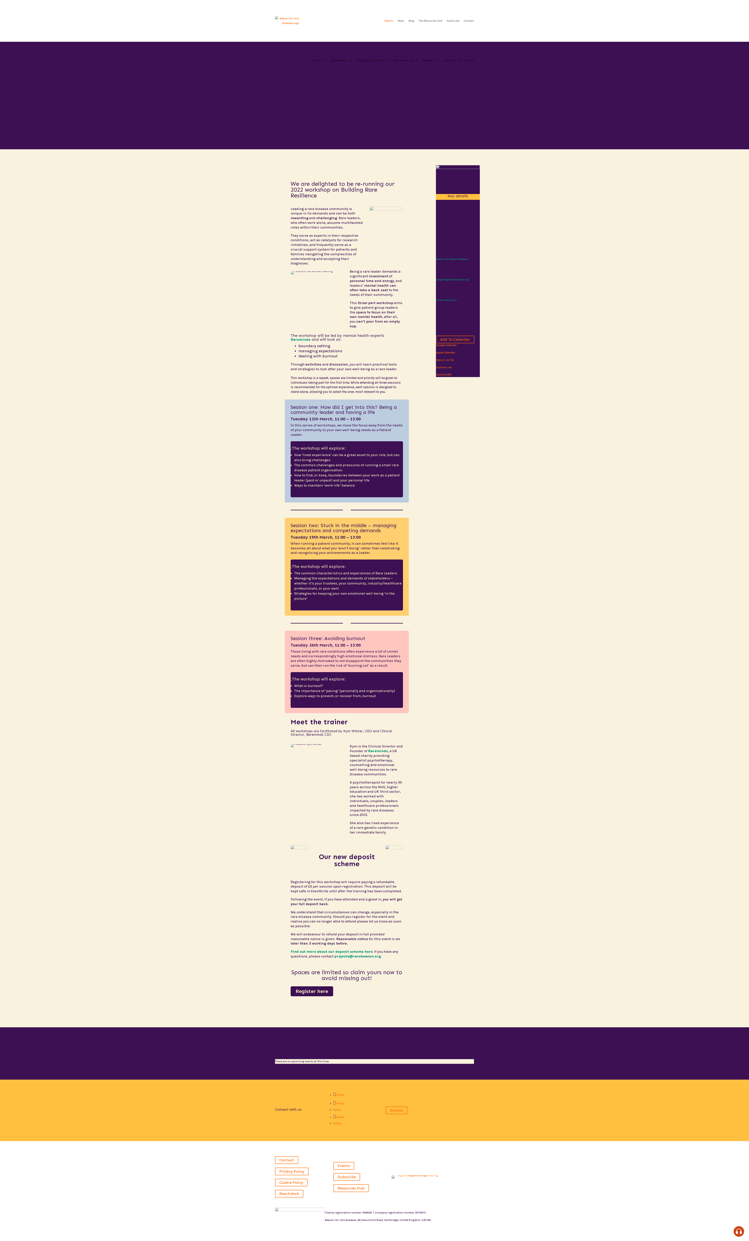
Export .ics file (445, 360)
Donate (469, 60)
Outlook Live (444, 367)
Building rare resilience (287, 120)
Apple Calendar (445, 352)
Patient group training (370, 60)
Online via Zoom (446, 300)
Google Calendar (446, 345)
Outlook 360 (444, 374)
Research (428, 60)
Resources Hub (351, 1188)
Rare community (403, 60)
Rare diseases (339, 60)
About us (316, 60)
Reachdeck (289, 1193)
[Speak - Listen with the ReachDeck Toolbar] (739, 1231)
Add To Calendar (455, 339)
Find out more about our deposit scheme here (332, 951)
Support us (449, 60)
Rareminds (301, 339)
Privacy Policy (291, 1171)
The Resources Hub (430, 20)
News (401, 20)
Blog (411, 20)
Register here (312, 991)
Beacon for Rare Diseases (452, 259)
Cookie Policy (291, 1182)
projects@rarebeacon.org (357, 956)
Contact (469, 20)
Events (389, 20)
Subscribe (453, 20)
